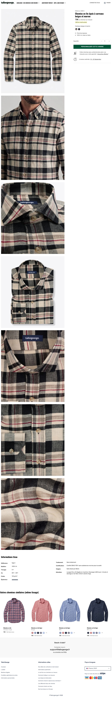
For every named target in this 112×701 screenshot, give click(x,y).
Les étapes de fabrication (44, 678)
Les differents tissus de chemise (46, 683)
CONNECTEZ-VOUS (95, 2)
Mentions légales (5, 672)
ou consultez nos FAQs (60, 652)
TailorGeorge (5, 662)
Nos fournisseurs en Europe (45, 689)
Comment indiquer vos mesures (46, 675)
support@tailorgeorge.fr (60, 650)
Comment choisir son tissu (45, 686)
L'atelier (3, 669)
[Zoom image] (62, 11)
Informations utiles (44, 662)
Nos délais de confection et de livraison (48, 666)
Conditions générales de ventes (9, 675)
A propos (3, 666)
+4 (46, 632)
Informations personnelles (8, 678)
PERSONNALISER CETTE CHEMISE (92, 46)
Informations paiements (44, 669)
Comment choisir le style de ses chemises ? (49, 680)
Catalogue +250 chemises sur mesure (27, 3)
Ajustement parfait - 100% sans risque (53, 3)
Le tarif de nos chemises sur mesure (47, 672)
